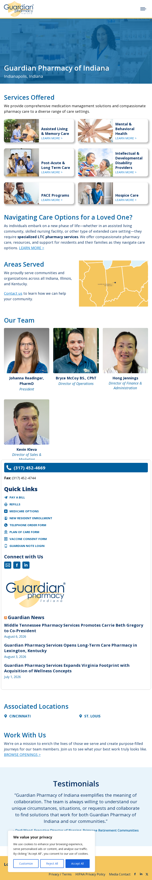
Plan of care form (24, 532)
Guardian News (26, 617)
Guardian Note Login (27, 546)
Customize (26, 863)
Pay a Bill (17, 497)
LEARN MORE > (52, 138)
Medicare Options (24, 511)
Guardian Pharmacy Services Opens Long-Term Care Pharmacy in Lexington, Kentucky (70, 647)
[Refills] (6, 504)
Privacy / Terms (60, 874)
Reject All (52, 863)
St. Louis (92, 716)
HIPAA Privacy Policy (90, 874)
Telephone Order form (28, 525)
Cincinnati (20, 716)
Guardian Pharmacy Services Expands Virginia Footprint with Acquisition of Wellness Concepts (67, 668)
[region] (51, 851)
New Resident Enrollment (31, 518)
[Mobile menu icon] (143, 9)
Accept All (77, 863)
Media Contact (119, 874)
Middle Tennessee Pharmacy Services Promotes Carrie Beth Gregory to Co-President (73, 627)
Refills (15, 504)
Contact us (13, 293)
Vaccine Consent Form (28, 539)
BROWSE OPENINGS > (22, 754)
